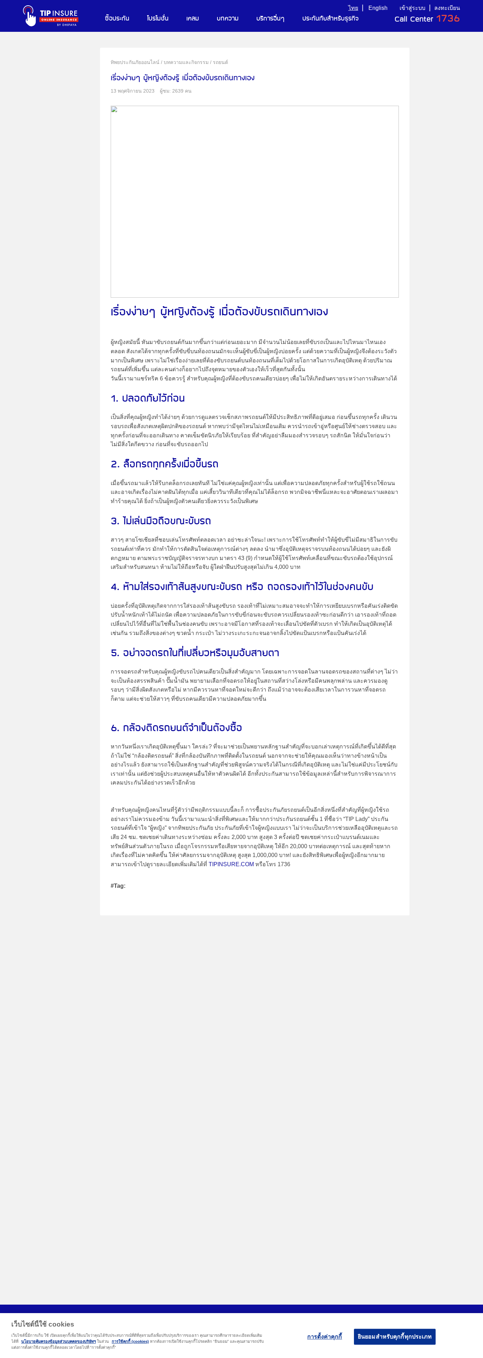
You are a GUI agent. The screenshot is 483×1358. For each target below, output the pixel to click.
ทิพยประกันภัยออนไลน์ (135, 62)
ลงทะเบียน (447, 8)
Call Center (427, 19)
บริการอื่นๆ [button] (270, 18)
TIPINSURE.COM (231, 864)
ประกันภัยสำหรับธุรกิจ (330, 18)
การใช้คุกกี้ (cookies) (130, 1341)
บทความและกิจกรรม (186, 62)
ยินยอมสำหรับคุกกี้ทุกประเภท (395, 1337)
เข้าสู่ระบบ (412, 8)
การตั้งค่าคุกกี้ (324, 1337)
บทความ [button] (228, 18)
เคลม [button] (192, 18)
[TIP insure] (50, 16)
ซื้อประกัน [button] (117, 18)
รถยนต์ (220, 62)
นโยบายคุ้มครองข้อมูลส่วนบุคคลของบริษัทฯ (58, 1341)
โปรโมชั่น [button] (158, 18)
